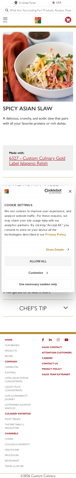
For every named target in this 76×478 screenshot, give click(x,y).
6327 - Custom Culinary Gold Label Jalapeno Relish (37, 160)
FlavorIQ (10, 372)
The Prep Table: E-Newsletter (15, 426)
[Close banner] (70, 191)
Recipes (9, 356)
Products (11, 350)
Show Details (55, 249)
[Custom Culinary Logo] (38, 20)
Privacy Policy (52, 369)
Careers (47, 358)
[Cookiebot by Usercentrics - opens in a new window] (46, 191)
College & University (17, 444)
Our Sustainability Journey (16, 397)
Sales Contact (52, 347)
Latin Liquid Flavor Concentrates (16, 379)
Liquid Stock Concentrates (13, 388)
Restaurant (12, 460)
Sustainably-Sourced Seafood (18, 406)
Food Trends (13, 419)
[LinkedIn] (50, 340)
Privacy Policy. (56, 234)
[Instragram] (58, 340)
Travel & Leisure (14, 466)
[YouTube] (66, 340)
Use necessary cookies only (38, 284)
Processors (12, 455)
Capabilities (12, 367)
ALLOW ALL (38, 261)
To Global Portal (27, 2)
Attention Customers (57, 352)
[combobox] (40, 10)
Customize (35, 272)
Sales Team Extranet (56, 374)
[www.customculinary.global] (16, 2)
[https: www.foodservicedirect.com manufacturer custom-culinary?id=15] (68, 23)
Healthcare (12, 449)
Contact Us (50, 363)
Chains (9, 438)
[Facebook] (43, 340)
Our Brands (12, 345)
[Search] (7, 10)
